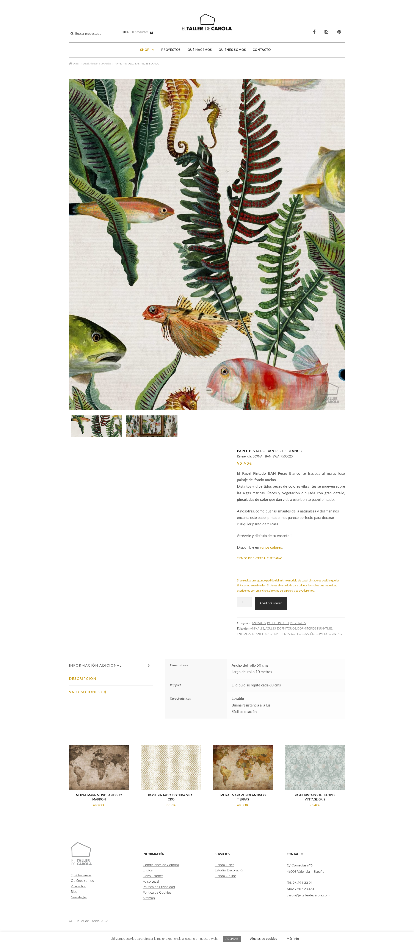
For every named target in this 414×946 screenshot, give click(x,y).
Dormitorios (286, 628)
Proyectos (171, 50)
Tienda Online (225, 876)
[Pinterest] (339, 32)
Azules (270, 628)
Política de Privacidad (159, 887)
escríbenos (243, 590)
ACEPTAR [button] (232, 939)
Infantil (258, 634)
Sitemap (149, 898)
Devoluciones (153, 876)
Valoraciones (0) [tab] (87, 692)
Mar (268, 634)
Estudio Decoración (229, 870)
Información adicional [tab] (95, 665)
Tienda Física (224, 865)
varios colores (271, 547)
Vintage (337, 634)
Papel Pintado (90, 63)
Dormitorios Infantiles (314, 628)
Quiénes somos (232, 50)
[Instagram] (326, 32)
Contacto (262, 50)
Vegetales (298, 623)
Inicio (76, 63)
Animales (106, 63)
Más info (293, 938)
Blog (74, 891)
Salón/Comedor (317, 634)
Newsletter (79, 897)
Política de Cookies (157, 892)
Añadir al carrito (270, 603)
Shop (144, 50)
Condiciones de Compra (161, 865)
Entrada (243, 634)
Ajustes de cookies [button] (263, 938)
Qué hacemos (200, 50)
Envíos (148, 870)
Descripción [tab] (82, 678)
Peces (299, 634)
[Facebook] (314, 32)
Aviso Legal (151, 881)
